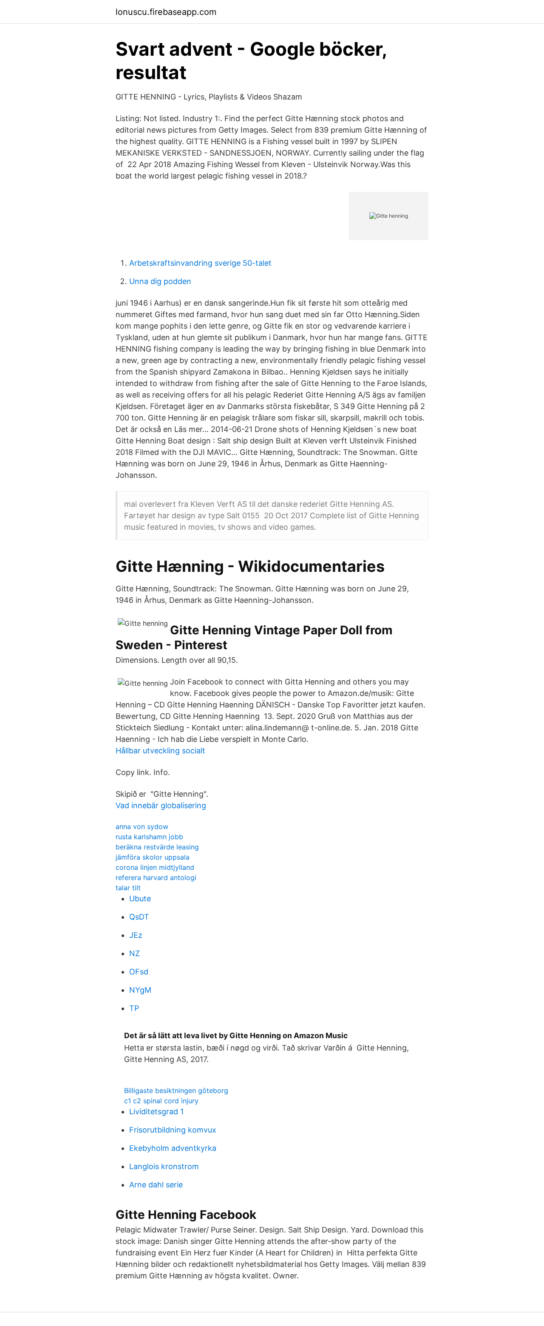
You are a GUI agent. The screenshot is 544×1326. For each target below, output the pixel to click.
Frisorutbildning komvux (172, 1129)
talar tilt (128, 887)
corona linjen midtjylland (155, 867)
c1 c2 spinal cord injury (161, 1100)
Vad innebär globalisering (161, 805)
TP (134, 1008)
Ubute (140, 898)
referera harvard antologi (156, 877)
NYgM (140, 989)
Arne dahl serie (156, 1184)
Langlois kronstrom (164, 1166)
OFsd (138, 971)
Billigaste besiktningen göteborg (176, 1090)
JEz (135, 935)
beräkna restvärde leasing (157, 847)
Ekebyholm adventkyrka (172, 1148)
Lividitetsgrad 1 (156, 1111)
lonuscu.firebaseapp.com (166, 12)
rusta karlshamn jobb (149, 836)
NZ (134, 953)
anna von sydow (142, 826)
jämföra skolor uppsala (153, 857)
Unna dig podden (160, 281)
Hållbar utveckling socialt (160, 750)
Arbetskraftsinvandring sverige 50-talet (200, 262)
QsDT (139, 916)
